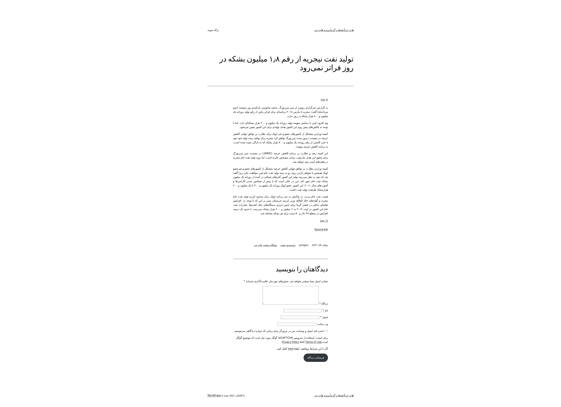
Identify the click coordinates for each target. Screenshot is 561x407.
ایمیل (324, 317)
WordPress (214, 395)
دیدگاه (323, 303)
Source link (321, 229)
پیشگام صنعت (270, 245)
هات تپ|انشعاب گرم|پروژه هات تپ (334, 30)
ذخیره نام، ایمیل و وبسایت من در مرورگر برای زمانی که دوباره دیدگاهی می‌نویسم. (279, 330)
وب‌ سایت (322, 324)
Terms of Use (313, 341)
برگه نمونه (213, 30)
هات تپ (258, 245)
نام (325, 310)
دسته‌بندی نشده (288, 245)
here (291, 348)
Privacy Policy (290, 341)
